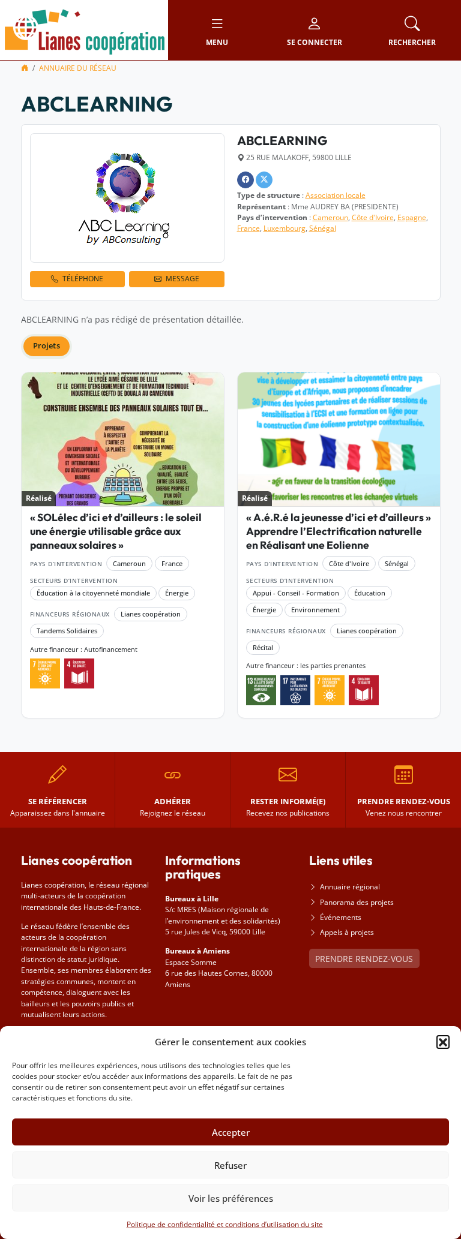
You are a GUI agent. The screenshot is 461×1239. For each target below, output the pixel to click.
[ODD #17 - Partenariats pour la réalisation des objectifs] (295, 690)
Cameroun (330, 217)
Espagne (411, 217)
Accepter (231, 1132)
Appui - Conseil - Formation (296, 592)
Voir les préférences (230, 1198)
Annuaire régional (350, 887)
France (248, 228)
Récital (263, 647)
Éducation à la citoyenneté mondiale (93, 592)
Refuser (230, 1165)
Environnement (315, 609)
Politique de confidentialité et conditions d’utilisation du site (225, 1224)
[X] (264, 180)
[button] (443, 1042)
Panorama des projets (357, 902)
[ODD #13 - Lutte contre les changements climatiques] (261, 690)
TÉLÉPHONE (82, 278)
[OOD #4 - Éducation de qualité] (79, 673)
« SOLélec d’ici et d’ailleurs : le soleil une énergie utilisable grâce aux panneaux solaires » (116, 531)
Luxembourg (285, 228)
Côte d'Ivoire (373, 217)
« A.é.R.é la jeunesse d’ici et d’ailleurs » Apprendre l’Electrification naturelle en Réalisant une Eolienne (338, 531)
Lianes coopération (151, 613)
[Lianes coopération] (84, 29)
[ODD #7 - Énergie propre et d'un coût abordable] (45, 673)
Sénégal (322, 228)
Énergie (176, 592)
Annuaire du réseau (77, 68)
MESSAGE (182, 278)
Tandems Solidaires (67, 630)
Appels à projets (347, 932)
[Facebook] (245, 180)
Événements (340, 917)
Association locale (336, 195)
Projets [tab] (46, 346)
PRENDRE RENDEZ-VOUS (364, 958)
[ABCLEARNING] (127, 198)
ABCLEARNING (282, 140)
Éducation (369, 592)
